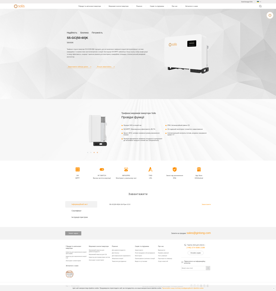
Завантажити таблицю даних (78, 66)
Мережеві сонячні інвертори (119, 6)
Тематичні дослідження (119, 261)
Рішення (139, 6)
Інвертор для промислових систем (99, 257)
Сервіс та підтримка (157, 6)
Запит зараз (73, 233)
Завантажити (206, 204)
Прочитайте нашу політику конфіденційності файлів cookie (183, 288)
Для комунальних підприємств (121, 256)
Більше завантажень (104, 66)
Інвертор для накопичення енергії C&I (76, 257)
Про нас (174, 6)
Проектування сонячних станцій (145, 258)
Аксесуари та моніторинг (73, 260)
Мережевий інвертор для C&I (98, 254)
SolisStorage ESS (246, 2)
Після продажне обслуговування (145, 253)
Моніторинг (138, 256)
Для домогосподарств (118, 250)
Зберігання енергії (117, 258)
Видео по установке (141, 261)
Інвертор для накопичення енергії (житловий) (76, 252)
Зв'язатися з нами (191, 6)
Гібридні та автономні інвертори (89, 6)
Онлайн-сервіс (196, 253)
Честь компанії (162, 256)
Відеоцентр (161, 250)
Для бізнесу (115, 253)
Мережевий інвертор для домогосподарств (96, 250)
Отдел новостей (163, 261)
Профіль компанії (163, 253)
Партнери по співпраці (165, 258)
